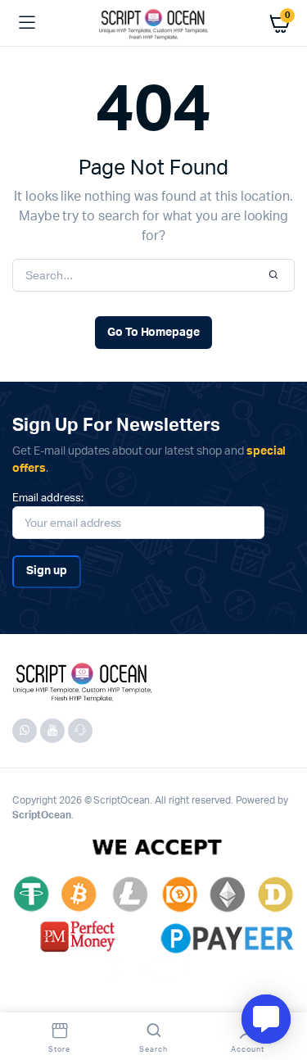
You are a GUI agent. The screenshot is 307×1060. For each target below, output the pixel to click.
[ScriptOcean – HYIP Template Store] (153, 23)
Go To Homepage (154, 332)
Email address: (48, 498)
